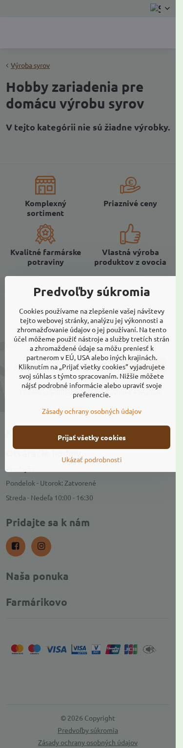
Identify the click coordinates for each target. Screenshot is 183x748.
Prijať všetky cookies (92, 437)
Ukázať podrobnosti (91, 459)
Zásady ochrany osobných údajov (92, 410)
